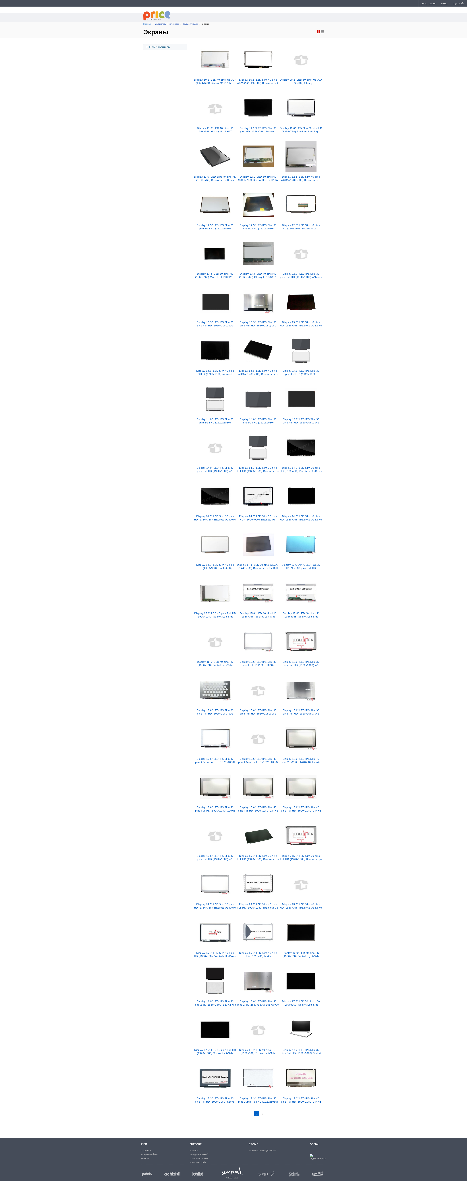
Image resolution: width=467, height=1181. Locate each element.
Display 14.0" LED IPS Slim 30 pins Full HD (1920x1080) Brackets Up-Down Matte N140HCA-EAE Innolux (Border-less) (215, 421)
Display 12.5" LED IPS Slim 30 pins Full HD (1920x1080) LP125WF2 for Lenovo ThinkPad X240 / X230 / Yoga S (215, 227)
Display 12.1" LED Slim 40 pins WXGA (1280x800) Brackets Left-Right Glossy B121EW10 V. (301, 178)
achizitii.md (172, 1174)
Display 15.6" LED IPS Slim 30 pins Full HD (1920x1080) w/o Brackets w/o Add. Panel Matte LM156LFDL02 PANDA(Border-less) (258, 712)
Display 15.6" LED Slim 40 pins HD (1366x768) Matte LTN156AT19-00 (258, 954)
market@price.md (267, 1150)
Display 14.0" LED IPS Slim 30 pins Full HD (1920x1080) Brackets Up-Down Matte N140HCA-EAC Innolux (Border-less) (301, 372)
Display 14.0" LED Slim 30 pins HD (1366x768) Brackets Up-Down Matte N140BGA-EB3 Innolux (215, 518)
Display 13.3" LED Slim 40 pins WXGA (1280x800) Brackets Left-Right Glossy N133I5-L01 (258, 372)
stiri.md (294, 1174)
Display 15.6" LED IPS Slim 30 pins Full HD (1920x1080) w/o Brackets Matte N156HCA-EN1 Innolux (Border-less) (215, 712)
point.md (146, 1174)
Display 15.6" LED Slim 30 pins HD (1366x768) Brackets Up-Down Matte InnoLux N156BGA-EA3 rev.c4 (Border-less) (215, 906)
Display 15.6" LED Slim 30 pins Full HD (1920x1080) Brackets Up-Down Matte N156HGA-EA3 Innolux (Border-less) (258, 857)
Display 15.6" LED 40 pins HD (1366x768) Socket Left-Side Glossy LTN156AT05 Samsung (301, 615)
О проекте (146, 1150)
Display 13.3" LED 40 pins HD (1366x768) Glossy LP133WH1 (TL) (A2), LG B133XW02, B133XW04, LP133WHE (258, 275)
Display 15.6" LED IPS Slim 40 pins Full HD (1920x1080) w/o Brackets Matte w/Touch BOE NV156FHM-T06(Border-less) (215, 857)
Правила (194, 1150)
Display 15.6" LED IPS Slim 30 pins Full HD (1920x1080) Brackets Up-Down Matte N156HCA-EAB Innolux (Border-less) (258, 663)
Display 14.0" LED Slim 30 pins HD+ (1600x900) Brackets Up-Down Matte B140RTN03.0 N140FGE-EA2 (258, 518)
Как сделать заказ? (199, 1154)
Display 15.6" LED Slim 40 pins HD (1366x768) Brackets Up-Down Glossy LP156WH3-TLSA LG (301, 906)
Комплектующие (190, 24)
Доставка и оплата (199, 1158)
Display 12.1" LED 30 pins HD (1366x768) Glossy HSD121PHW (258, 178)
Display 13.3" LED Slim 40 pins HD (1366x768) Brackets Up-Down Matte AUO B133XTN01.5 (301, 324)
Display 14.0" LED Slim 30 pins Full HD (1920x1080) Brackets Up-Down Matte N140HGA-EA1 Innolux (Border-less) (258, 469)
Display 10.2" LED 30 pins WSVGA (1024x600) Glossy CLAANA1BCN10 (301, 81)
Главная (147, 24)
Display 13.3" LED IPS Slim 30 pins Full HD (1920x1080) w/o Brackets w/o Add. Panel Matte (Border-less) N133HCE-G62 (215, 324)
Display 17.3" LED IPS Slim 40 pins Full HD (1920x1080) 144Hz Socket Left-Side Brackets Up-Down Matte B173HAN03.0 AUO (301, 1100)
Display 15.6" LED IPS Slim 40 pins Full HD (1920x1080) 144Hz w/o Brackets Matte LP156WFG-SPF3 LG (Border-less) (258, 809)
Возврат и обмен (149, 1154)
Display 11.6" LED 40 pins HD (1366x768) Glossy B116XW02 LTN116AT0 (215, 130)
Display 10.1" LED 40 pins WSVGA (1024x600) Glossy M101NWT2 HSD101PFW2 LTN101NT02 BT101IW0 (215, 81)
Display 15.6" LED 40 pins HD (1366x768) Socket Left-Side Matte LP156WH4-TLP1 (215, 663)
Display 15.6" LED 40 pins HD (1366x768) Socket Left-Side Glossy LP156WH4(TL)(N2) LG (258, 615)
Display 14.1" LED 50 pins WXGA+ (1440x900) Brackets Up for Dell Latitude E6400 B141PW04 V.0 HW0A (258, 566)
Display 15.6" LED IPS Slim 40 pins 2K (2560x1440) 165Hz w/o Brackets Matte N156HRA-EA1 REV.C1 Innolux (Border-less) (301, 760)
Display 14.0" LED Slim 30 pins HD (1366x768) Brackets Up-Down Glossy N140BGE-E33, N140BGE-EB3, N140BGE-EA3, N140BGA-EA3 (301, 469)
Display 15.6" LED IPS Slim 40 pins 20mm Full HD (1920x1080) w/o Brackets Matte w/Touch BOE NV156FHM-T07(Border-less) (258, 760)
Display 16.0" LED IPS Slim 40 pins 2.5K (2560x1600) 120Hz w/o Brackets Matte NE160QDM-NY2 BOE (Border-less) (215, 1003)
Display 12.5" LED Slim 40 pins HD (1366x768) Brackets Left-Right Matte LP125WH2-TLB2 (301, 227)
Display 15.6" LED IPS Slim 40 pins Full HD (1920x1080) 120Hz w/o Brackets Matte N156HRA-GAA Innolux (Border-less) (215, 809)
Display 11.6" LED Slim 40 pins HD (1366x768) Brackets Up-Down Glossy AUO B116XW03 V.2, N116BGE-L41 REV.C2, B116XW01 (215, 178)
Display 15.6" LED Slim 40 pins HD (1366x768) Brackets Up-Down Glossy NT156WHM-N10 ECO (215, 954)
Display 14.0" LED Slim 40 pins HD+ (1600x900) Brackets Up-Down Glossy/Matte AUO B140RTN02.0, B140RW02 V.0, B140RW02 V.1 (215, 566)
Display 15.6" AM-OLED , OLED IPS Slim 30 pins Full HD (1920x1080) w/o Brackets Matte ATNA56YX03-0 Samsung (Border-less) (301, 566)
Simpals (232, 1172)
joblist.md (197, 1174)
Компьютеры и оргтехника (167, 24)
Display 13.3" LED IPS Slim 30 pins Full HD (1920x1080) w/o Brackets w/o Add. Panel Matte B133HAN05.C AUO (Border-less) (258, 324)
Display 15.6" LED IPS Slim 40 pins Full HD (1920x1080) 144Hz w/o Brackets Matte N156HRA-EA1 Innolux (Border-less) (301, 809)
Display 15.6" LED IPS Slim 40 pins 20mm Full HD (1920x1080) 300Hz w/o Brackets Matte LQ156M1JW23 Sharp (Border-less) (215, 760)
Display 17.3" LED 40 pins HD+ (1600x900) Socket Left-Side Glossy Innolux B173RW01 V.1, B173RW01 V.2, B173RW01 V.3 (258, 1051)
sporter (316, 1173)
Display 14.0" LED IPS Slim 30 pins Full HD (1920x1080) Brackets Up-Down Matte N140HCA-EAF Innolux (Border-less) (258, 421)
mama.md (266, 1174)
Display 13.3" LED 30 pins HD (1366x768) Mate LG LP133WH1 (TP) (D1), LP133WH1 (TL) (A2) (215, 275)
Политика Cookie (198, 1162)
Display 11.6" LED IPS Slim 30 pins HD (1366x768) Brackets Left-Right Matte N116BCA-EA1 (258, 130)
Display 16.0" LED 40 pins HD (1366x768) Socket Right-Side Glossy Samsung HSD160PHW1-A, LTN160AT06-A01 (301, 954)
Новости (145, 1158)
